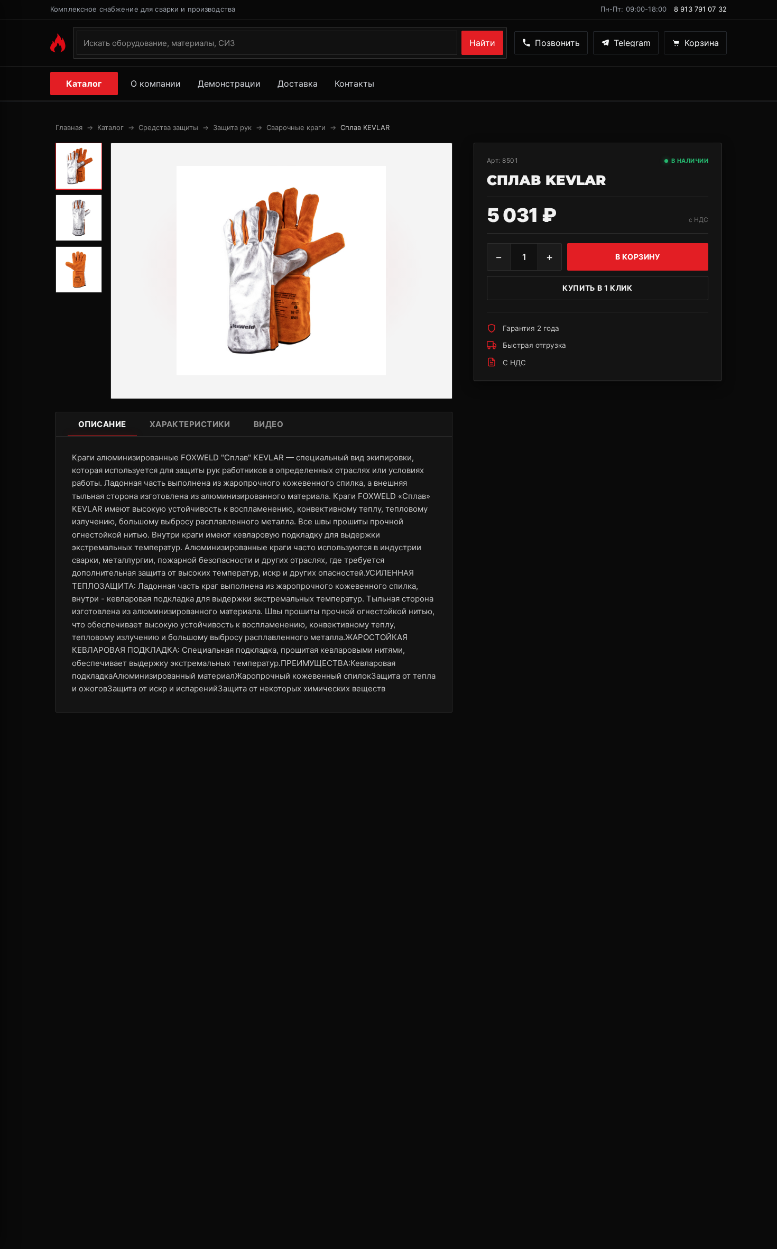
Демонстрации (229, 83)
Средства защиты (168, 127)
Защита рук (232, 127)
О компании (156, 83)
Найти (482, 43)
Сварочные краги (296, 127)
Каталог (83, 83)
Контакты (354, 83)
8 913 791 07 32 (700, 9)
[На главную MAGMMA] (58, 42)
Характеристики (190, 424)
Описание (102, 424)
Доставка (298, 83)
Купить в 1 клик (597, 287)
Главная (69, 127)
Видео (268, 424)
